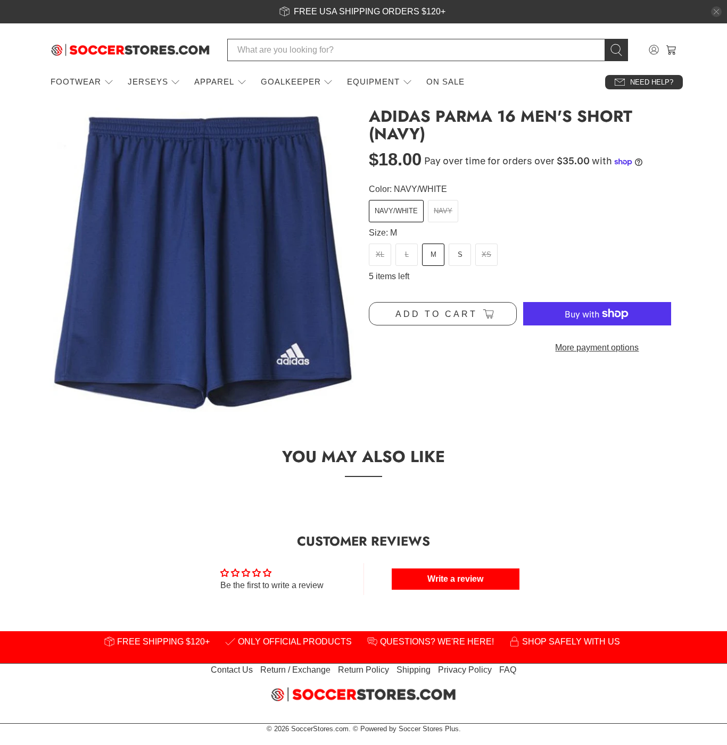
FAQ (507, 669)
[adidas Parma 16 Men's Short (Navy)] (203, 261)
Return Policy (363, 669)
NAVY (443, 211)
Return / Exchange (295, 669)
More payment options (597, 347)
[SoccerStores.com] (130, 50)
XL (380, 254)
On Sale (445, 81)
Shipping (413, 669)
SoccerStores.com (320, 729)
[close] (716, 11)
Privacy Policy (465, 669)
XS (486, 254)
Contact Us (232, 669)
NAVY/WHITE (396, 211)
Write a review (455, 578)
